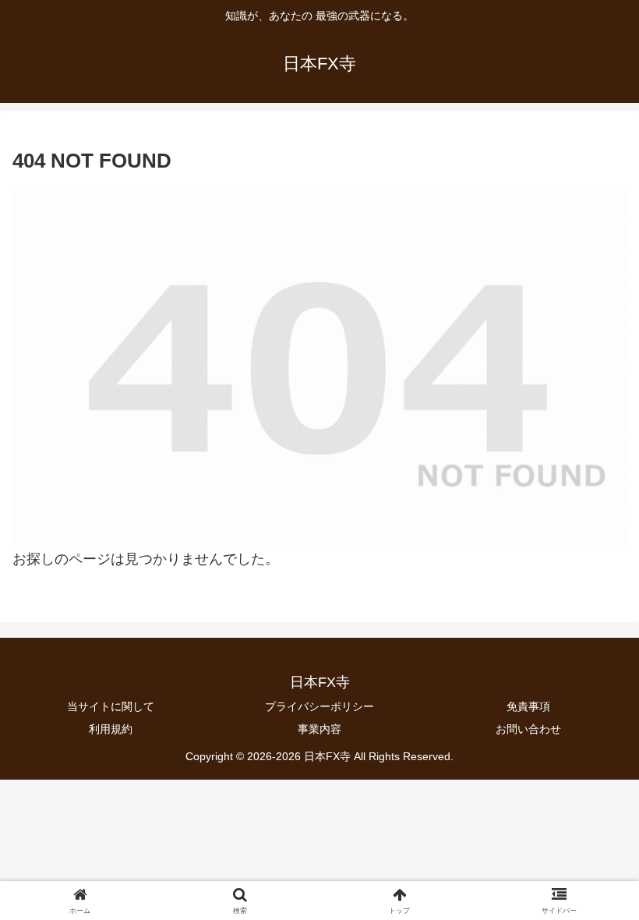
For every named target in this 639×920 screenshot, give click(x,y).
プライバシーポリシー (319, 706)
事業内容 (319, 729)
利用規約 (110, 729)
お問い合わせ (528, 729)
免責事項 (528, 706)
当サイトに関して (110, 706)
